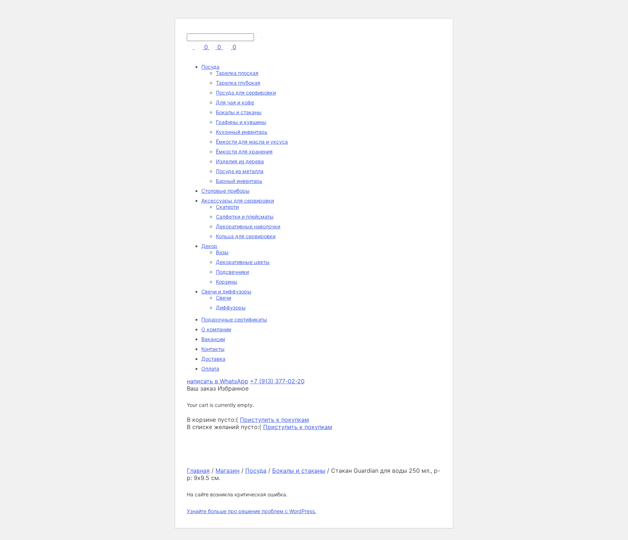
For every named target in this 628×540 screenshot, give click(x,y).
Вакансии (213, 339)
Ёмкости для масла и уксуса (252, 142)
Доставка (213, 359)
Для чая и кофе (235, 102)
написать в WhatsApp (217, 381)
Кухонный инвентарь (241, 132)
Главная (198, 470)
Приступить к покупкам (274, 419)
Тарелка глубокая (238, 83)
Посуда (210, 67)
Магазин (227, 470)
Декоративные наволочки (248, 226)
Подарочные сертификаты (234, 319)
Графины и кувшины (241, 122)
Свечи (223, 298)
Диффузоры (231, 307)
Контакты (213, 349)
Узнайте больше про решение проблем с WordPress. (251, 511)
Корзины (226, 282)
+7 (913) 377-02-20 (277, 381)
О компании (216, 329)
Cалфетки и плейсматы (245, 216)
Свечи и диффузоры (226, 291)
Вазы (222, 252)
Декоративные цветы (243, 262)
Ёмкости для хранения (244, 151)
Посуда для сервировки (246, 92)
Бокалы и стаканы (239, 112)
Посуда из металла (239, 171)
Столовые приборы (225, 191)
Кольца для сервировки (245, 236)
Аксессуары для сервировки (237, 200)
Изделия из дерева (240, 161)
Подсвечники (232, 272)
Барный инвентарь (239, 181)
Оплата (210, 368)
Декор (209, 246)
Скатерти (227, 207)
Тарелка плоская (237, 73)
